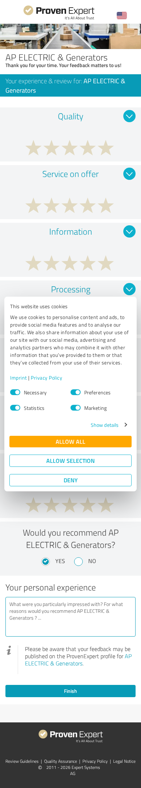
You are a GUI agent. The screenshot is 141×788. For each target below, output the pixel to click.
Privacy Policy (46, 377)
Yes (60, 561)
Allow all (70, 441)
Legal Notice (124, 761)
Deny (71, 480)
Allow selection (70, 460)
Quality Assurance (60, 761)
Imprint (18, 377)
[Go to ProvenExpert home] (59, 18)
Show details (105, 424)
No (92, 561)
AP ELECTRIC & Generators (78, 659)
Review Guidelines (22, 761)
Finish (70, 690)
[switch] (75, 392)
